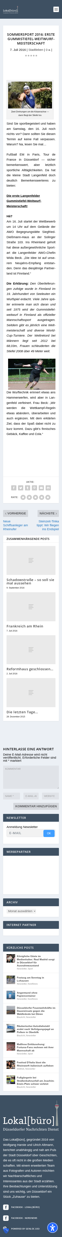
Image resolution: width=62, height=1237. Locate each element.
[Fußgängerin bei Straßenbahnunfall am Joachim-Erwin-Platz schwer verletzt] (11, 1080)
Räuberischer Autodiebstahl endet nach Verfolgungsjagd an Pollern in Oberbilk (35, 1029)
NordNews (33, 984)
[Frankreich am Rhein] (31, 606)
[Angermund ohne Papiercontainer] (11, 995)
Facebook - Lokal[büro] (25, 1207)
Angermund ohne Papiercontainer (27, 994)
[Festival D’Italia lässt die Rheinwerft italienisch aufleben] (11, 1064)
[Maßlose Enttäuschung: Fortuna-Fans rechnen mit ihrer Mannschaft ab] (11, 1046)
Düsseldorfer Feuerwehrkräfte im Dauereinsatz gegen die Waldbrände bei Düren (36, 1010)
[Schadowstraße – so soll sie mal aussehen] (31, 560)
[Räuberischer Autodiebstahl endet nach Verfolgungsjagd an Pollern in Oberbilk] (11, 1028)
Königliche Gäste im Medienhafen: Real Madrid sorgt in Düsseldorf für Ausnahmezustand (36, 961)
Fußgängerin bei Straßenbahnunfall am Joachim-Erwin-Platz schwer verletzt (35, 1080)
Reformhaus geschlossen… (30, 669)
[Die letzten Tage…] (31, 692)
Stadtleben (35, 50)
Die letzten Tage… (22, 712)
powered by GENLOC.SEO (25, 1228)
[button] (56, 9)
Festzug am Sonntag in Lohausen (30, 979)
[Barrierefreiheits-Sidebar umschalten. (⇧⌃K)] (52, 1228)
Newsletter (22, 969)
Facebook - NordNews (24, 1218)
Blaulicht (21, 1017)
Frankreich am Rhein (25, 626)
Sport (30, 969)
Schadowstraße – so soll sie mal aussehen (30, 581)
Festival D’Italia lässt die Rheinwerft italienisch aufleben (35, 1064)
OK (49, 833)
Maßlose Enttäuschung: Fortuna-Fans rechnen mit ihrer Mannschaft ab (35, 1047)
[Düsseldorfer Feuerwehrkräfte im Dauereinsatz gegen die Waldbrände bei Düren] (11, 1010)
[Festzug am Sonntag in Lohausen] (11, 980)
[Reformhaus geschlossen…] (31, 649)
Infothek (20, 1069)
